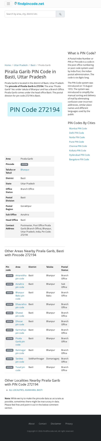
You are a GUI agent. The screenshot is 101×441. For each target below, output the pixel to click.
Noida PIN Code (77, 137)
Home (8, 65)
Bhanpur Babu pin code (20, 295)
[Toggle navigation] (8, 3)
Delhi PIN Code (76, 132)
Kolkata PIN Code (77, 150)
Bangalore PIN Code (79, 159)
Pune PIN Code (76, 141)
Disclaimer (56, 423)
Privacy (69, 423)
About (32, 423)
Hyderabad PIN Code (79, 154)
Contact (43, 423)
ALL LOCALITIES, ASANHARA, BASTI (25, 390)
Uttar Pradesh (21, 65)
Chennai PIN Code (78, 146)
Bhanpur (25, 169)
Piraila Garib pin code (20, 341)
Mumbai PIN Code (78, 128)
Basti (33, 65)
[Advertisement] (35, 38)
